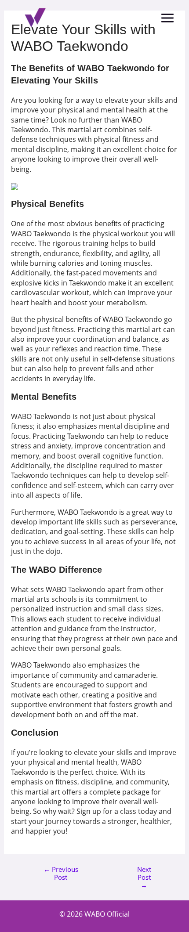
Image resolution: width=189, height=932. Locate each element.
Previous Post (61, 873)
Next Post (144, 873)
